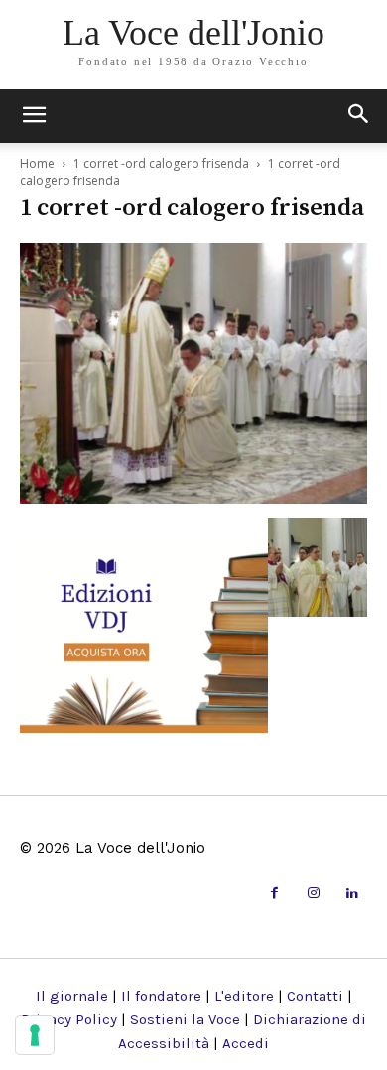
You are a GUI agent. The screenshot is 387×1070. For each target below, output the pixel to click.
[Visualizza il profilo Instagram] (313, 894)
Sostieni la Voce (185, 1019)
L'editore (244, 996)
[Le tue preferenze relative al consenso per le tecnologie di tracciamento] (35, 1035)
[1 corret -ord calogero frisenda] (193, 497)
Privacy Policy (69, 1019)
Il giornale (72, 996)
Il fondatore (161, 996)
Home (37, 163)
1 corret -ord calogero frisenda (161, 163)
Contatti (315, 996)
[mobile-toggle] (33, 116)
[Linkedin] (352, 894)
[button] (359, 116)
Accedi (245, 1043)
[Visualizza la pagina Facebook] (274, 894)
